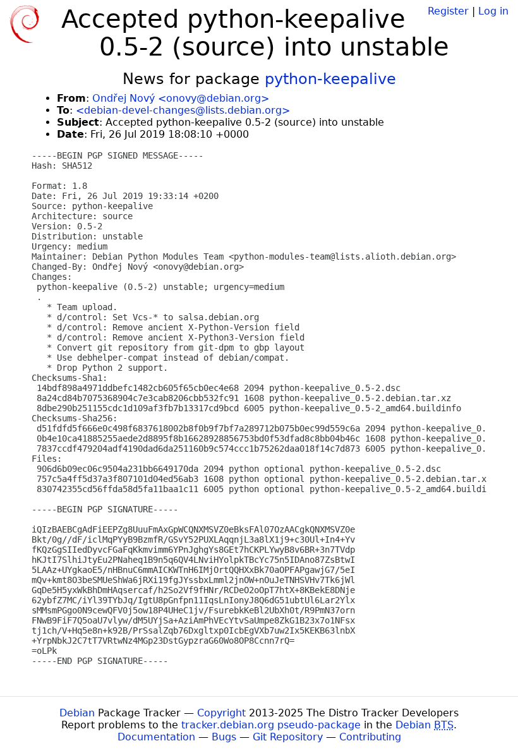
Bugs (224, 737)
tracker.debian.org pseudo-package (271, 725)
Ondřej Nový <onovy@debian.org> (180, 98)
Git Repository (288, 737)
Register (448, 11)
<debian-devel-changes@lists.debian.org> (183, 110)
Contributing (370, 737)
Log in (493, 11)
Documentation (156, 737)
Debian (77, 713)
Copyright (221, 713)
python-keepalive (330, 79)
